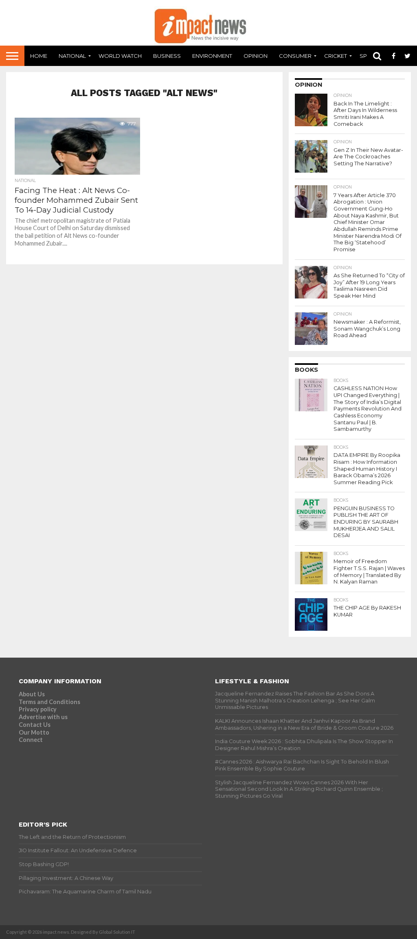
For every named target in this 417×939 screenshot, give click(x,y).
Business (167, 56)
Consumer (295, 56)
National (72, 56)
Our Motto (34, 732)
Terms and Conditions (49, 701)
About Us (32, 694)
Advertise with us (43, 716)
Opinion (256, 56)
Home (38, 56)
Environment (212, 56)
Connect (31, 739)
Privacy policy (38, 709)
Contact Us (34, 724)
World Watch (120, 56)
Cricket (335, 56)
